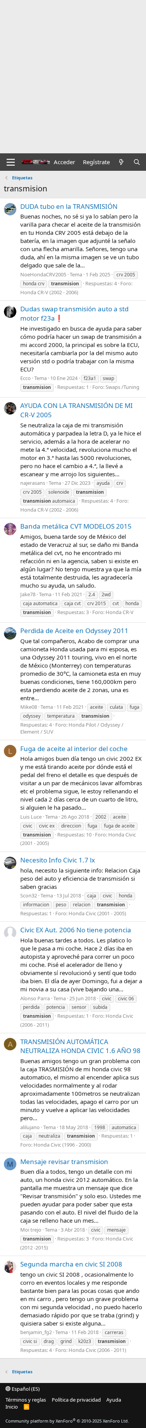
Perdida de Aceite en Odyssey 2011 (74, 630)
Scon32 (28, 895)
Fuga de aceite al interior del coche (74, 748)
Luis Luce (31, 816)
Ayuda (113, 1399)
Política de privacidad (76, 1399)
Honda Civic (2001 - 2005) (97, 913)
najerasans (32, 482)
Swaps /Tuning (122, 386)
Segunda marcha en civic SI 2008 (71, 1264)
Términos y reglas (25, 1399)
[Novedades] (121, 162)
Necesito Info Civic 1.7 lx (57, 859)
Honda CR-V (120, 612)
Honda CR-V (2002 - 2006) (49, 292)
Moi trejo (30, 1229)
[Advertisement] (73, 76)
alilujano (30, 1127)
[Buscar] (136, 162)
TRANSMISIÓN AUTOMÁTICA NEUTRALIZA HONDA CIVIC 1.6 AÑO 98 (80, 1046)
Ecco (25, 378)
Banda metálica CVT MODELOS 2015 (76, 526)
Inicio (11, 1406)
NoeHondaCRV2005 (43, 274)
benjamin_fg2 (36, 1332)
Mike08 (28, 706)
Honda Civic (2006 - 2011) (97, 1349)
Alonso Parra (35, 998)
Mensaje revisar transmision (64, 1161)
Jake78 (27, 594)
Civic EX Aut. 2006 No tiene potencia (75, 929)
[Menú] (11, 162)
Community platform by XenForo (67, 1421)
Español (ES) (25, 1388)
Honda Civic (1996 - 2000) (62, 1144)
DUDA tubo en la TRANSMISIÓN (69, 206)
